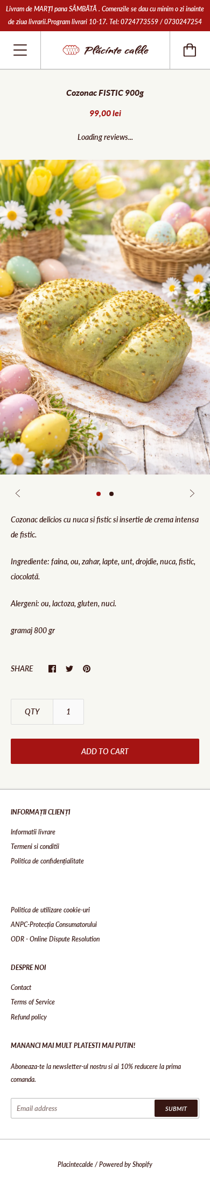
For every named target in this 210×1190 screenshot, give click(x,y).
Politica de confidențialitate (47, 861)
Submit (176, 1108)
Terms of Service (33, 1002)
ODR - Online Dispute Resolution (55, 939)
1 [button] (98, 494)
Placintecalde (75, 1164)
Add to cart (105, 751)
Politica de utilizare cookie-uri (50, 910)
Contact (21, 987)
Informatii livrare (33, 832)
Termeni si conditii (35, 846)
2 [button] (111, 494)
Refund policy (29, 1017)
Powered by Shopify (125, 1164)
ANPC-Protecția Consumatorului (54, 924)
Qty (32, 711)
